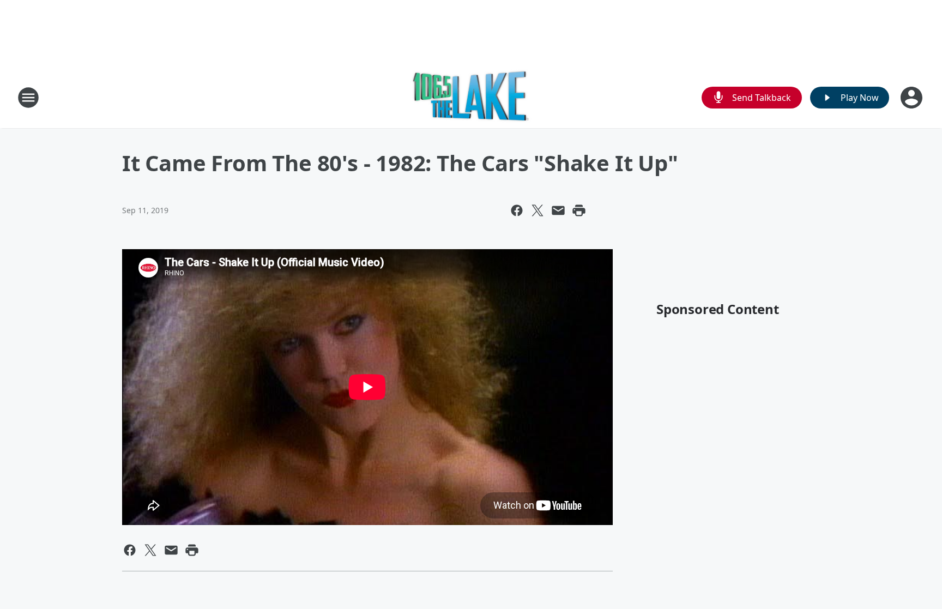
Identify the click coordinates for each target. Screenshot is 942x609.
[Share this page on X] (537, 210)
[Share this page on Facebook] (516, 210)
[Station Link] (471, 97)
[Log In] (913, 97)
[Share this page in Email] (558, 210)
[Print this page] (579, 210)
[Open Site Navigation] (28, 97)
